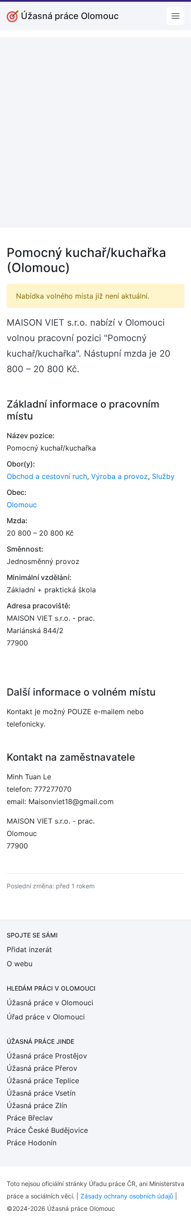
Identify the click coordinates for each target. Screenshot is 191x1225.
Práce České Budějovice (47, 1130)
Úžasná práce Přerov (42, 1068)
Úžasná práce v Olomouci (50, 1002)
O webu (19, 963)
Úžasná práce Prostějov (47, 1055)
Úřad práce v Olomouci (46, 1016)
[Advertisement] (95, 132)
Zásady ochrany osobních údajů (126, 1196)
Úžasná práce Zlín (37, 1105)
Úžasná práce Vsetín (41, 1093)
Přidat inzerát (29, 949)
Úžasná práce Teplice (43, 1080)
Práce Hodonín (31, 1142)
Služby (163, 476)
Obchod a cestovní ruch (47, 476)
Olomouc (22, 504)
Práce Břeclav (30, 1117)
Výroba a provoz (119, 476)
